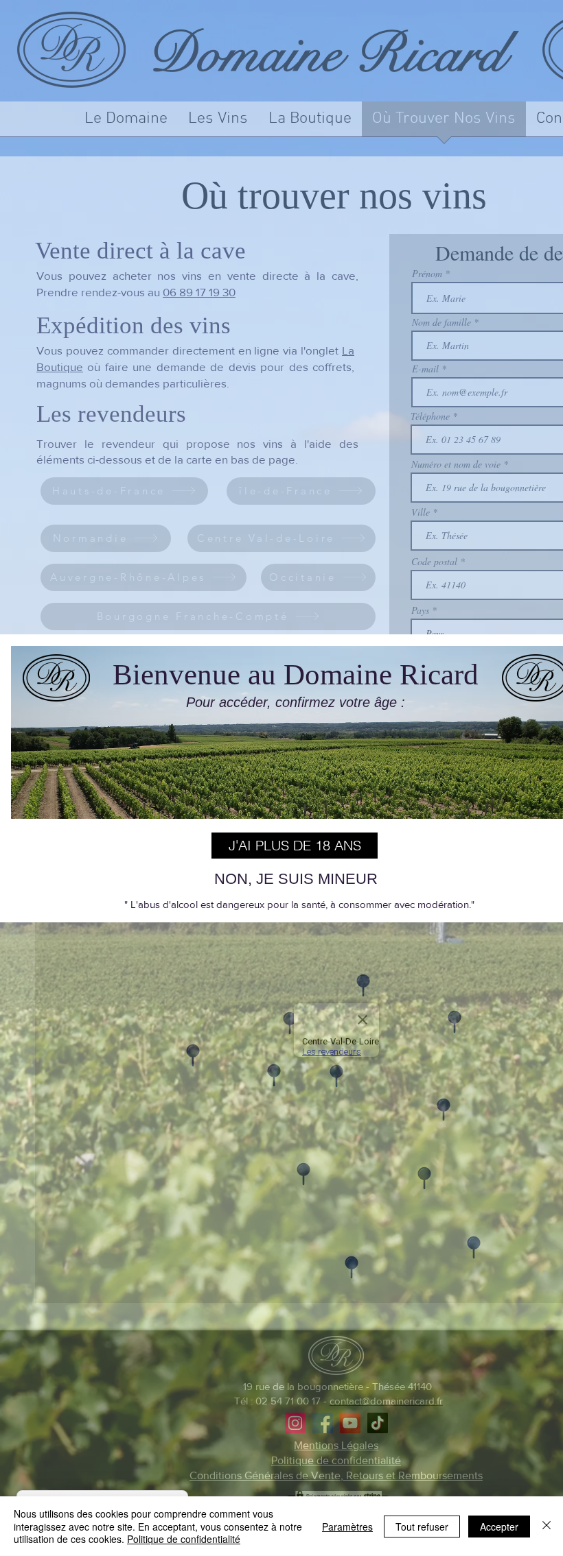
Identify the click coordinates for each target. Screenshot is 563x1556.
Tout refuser (421, 1526)
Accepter (499, 1526)
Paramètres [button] (347, 1526)
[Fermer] (546, 1526)
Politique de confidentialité (183, 1539)
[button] (294, 845)
